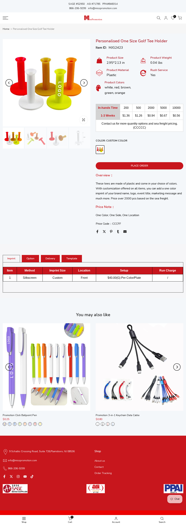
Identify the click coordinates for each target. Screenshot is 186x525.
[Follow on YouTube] (25, 476)
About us (99, 461)
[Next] (84, 82)
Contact (99, 467)
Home (6, 29)
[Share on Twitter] (104, 231)
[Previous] (9, 82)
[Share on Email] (125, 231)
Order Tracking (103, 473)
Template (71, 258)
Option (30, 258)
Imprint (11, 258)
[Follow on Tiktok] (32, 476)
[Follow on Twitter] (11, 476)
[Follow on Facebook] (4, 476)
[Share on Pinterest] (111, 231)
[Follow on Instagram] (18, 476)
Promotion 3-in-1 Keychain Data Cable (118, 415)
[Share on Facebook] (97, 231)
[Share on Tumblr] (118, 231)
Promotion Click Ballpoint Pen (20, 415)
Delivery (50, 258)
